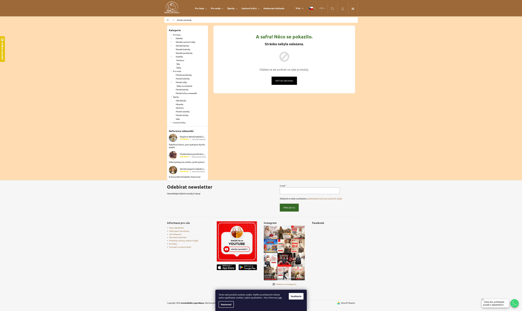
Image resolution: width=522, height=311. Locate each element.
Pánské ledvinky (183, 78)
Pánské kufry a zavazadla (186, 93)
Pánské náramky (183, 111)
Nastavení (226, 304)
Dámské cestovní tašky (185, 42)
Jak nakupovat (175, 234)
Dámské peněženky (184, 53)
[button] (514, 303)
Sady (178, 119)
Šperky (176, 97)
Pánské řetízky (182, 115)
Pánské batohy (182, 89)
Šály (178, 64)
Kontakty (173, 243)
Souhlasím (296, 296)
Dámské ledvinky (183, 49)
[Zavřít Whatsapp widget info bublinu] (482, 299)
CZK (321, 8)
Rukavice (180, 60)
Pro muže (177, 71)
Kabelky (179, 38)
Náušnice (180, 108)
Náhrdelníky (181, 100)
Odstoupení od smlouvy (179, 231)
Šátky (178, 67)
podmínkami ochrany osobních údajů (325, 198)
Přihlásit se (289, 207)
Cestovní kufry (179, 122)
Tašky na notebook (184, 86)
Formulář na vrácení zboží (180, 247)
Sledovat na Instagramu (286, 284)
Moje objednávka (176, 227)
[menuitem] (201, 8)
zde (280, 297)
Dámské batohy (182, 45)
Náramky (179, 104)
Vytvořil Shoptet (348, 303)
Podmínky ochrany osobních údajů (183, 240)
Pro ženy (177, 34)
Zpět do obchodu (284, 80)
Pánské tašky (181, 82)
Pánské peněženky (184, 75)
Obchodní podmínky (177, 237)
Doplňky (179, 56)
